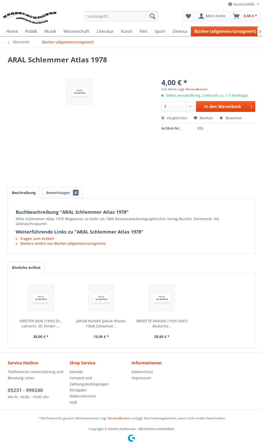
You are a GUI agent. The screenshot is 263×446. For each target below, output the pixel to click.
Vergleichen (176, 117)
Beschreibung (24, 192)
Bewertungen (61, 192)
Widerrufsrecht (83, 396)
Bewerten (233, 117)
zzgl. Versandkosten (193, 89)
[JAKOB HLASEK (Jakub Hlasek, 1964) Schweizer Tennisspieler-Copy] (101, 298)
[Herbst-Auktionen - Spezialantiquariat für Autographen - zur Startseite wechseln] (30, 17)
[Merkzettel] (188, 16)
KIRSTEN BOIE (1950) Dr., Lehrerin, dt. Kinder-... (41, 323)
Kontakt (76, 371)
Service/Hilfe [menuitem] (244, 4)
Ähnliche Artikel (26, 267)
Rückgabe (78, 389)
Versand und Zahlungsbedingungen (89, 380)
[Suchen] (152, 16)
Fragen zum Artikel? (36, 238)
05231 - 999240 (25, 390)
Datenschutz (142, 371)
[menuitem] (121, 16)
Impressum (141, 377)
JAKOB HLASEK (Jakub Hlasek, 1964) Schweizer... (101, 323)
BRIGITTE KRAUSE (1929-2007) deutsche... (161, 323)
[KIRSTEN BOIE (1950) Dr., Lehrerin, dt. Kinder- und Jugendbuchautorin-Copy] (40, 298)
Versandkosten (119, 418)
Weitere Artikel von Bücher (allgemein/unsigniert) (62, 243)
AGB (73, 402)
